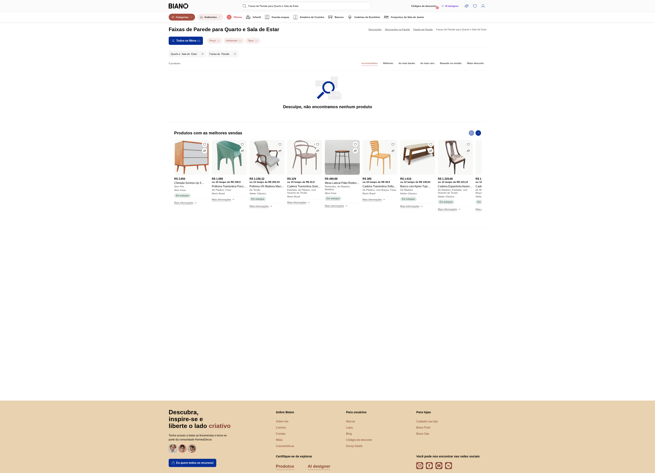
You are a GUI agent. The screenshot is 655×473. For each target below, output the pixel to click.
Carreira (281, 427)
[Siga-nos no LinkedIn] (448, 465)
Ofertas (238, 17)
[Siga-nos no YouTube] (438, 465)
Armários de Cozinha (312, 17)
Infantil (257, 17)
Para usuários (356, 412)
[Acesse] (483, 6)
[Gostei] (204, 144)
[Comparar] (204, 151)
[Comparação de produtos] (466, 6)
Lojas (349, 427)
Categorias (182, 17)
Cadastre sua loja (427, 421)
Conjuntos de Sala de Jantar (407, 17)
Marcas (350, 421)
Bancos (339, 17)
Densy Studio (354, 446)
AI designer (451, 6)
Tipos (251, 40)
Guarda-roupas (280, 17)
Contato (280, 433)
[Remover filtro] (202, 54)
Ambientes (210, 17)
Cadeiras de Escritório (367, 17)
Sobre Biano (285, 412)
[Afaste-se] (471, 133)
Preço (212, 40)
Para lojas (423, 412)
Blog (349, 433)
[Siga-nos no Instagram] (419, 465)
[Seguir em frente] (478, 133)
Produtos (285, 466)
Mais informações (183, 202)
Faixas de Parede (219, 54)
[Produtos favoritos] (474, 6)
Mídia (279, 439)
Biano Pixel (423, 427)
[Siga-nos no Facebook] (429, 465)
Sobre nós (282, 421)
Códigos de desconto (425, 7)
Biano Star (422, 433)
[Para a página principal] (185, 6)
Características (285, 446)
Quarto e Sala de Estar (184, 54)
